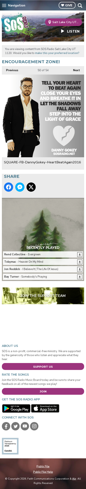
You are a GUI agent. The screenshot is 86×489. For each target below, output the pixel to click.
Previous (10, 70)
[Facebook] (6, 426)
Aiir (74, 478)
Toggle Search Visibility (79, 5)
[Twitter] (15, 426)
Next (74, 70)
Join (43, 391)
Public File (43, 466)
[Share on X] (31, 187)
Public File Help (43, 472)
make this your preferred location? (57, 53)
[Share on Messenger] (19, 187)
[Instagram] (34, 426)
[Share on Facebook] (8, 187)
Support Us (43, 366)
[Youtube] (25, 426)
